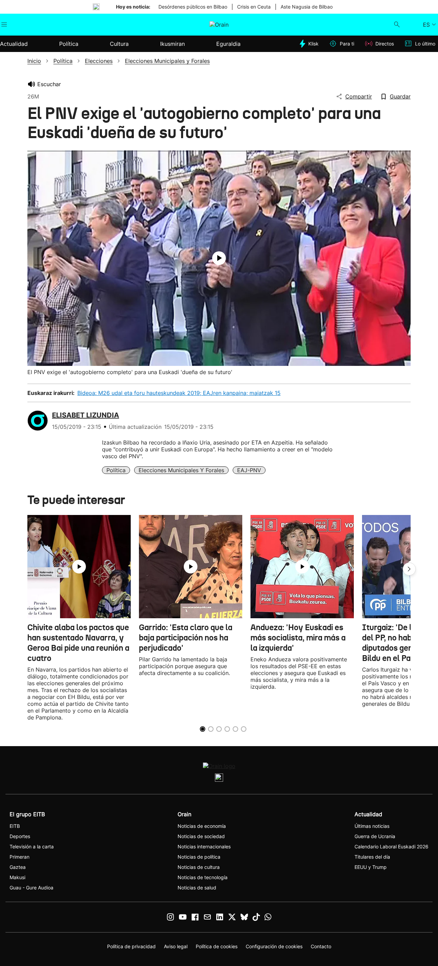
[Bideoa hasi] (219, 258)
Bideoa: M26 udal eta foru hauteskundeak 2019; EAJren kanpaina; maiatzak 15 (179, 392)
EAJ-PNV (249, 470)
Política (116, 470)
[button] (409, 569)
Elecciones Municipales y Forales (181, 470)
